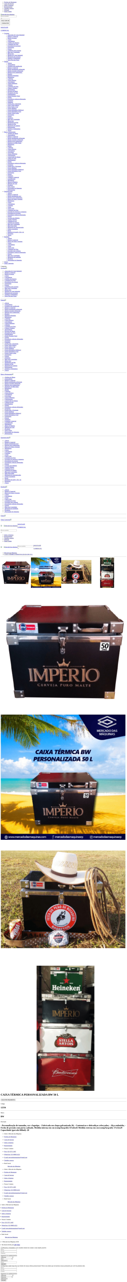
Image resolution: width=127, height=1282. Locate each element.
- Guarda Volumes (9, 467)
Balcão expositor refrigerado (15, 71)
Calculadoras (11, 41)
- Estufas (6, 337)
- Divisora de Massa (9, 331)
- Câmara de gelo (8, 402)
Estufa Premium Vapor (14, 96)
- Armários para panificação (11, 306)
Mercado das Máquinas (14, 1166)
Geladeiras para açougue (14, 50)
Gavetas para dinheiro (14, 218)
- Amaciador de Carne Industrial (13, 271)
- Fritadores (7, 358)
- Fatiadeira (7, 342)
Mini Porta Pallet (12, 226)
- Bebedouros (7, 317)
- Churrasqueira (8, 399)
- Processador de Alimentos (11, 432)
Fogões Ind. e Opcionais (14, 104)
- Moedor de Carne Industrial (12, 291)
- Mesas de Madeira (9, 426)
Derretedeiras (11, 89)
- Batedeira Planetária (10, 315)
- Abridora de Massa (9, 377)
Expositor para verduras (14, 251)
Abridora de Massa (13, 133)
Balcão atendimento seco (14, 196)
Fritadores (10, 118)
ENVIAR (3, 1264)
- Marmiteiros (7, 424)
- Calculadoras (8, 277)
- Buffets (6, 390)
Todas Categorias (9, 263)
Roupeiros (10, 233)
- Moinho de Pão (8, 364)
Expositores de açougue (14, 46)
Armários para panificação (15, 66)
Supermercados (8, 191)
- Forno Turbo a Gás (9, 347)
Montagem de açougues (14, 57)
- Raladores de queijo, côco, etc (12, 479)
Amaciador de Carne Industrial (16, 35)
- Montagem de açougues (11, 293)
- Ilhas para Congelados (10, 288)
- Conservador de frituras (11, 401)
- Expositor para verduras (11, 502)
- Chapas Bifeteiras (9, 323)
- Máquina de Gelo (9, 427)
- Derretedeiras (8, 329)
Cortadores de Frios (13, 44)
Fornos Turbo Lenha (13, 113)
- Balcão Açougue (9, 274)
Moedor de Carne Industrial (15, 55)
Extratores (10, 100)
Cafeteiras (10, 78)
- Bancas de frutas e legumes (12, 447)
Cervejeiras (11, 152)
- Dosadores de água (9, 333)
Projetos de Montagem (10, 2)
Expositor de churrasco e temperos (17, 211)
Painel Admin (8, 11)
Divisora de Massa (13, 91)
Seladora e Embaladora (14, 58)
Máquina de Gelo (12, 183)
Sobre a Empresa (8, 5)
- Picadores (7, 429)
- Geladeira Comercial (10, 421)
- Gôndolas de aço (9, 469)
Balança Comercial (13, 36)
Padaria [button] (3, 300)
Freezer (10, 49)
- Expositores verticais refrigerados (13, 339)
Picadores (10, 185)
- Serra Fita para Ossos (10, 296)
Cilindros (10, 85)
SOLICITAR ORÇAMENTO (8, 1100)
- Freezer (6, 285)
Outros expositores (13, 229)
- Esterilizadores (8, 334)
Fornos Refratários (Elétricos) (16, 110)
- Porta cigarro (8, 430)
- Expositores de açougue (11, 282)
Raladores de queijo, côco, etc (16, 232)
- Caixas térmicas (8, 320)
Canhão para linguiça (13, 42)
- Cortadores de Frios (10, 280)
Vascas (9, 130)
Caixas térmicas (12, 80)
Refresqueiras (11, 127)
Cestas (9, 207)
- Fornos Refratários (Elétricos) (12, 350)
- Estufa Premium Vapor (10, 336)
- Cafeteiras (7, 318)
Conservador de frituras (14, 157)
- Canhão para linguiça (10, 279)
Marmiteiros (11, 180)
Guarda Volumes (12, 219)
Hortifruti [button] (3, 487)
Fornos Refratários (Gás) (14, 111)
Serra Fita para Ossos (13, 60)
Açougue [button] (3, 268)
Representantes (8, 7)
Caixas (9, 39)
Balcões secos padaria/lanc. (15, 72)
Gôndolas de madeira (13, 222)
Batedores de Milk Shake (14, 143)
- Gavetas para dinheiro (10, 465)
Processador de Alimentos (15, 188)
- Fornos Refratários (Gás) (11, 351)
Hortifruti (6, 237)
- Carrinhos (7, 453)
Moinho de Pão (12, 124)
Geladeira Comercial (13, 177)
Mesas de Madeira (13, 182)
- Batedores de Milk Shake (11, 386)
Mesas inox (11, 53)
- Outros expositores (9, 476)
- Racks (6, 478)
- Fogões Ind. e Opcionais (11, 343)
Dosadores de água (13, 93)
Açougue (6, 33)
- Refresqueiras (8, 367)
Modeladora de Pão (13, 122)
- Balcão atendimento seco (11, 443)
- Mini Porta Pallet (9, 473)
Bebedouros (11, 77)
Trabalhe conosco (9, 8)
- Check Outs (7, 456)
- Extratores (7, 340)
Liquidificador (11, 179)
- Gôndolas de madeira (10, 470)
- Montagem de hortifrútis (11, 508)
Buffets (10, 146)
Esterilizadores (12, 94)
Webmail (6, 10)
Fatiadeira (10, 102)
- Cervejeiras (7, 396)
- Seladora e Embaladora (11, 294)
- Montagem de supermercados (12, 475)
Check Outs (11, 208)
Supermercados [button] (5, 437)
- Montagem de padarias (10, 365)
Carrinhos (10, 205)
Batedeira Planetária (13, 75)
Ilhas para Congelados (14, 52)
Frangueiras (11, 47)
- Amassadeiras (8, 304)
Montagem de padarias (14, 125)
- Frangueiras (7, 283)
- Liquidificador (8, 422)
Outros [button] (2, 515)
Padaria (6, 61)
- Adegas (6, 303)
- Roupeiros (7, 481)
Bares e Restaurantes (9, 132)
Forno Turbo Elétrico (13, 105)
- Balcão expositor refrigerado (12, 311)
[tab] (63, 268)
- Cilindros (7, 325)
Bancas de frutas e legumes (15, 199)
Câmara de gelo (12, 158)
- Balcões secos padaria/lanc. (12, 312)
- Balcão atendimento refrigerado (13, 309)
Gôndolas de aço (12, 221)
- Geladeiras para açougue (11, 286)
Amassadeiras (11, 64)
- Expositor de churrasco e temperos (14, 459)
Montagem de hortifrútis (14, 257)
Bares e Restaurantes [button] (6, 374)
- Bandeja (6, 314)
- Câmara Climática (9, 328)
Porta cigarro (11, 186)
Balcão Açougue (12, 38)
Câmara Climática (12, 88)
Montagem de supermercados (16, 227)
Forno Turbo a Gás (13, 107)
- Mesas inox (7, 290)
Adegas (10, 63)
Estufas (10, 97)
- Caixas (6, 275)
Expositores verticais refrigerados (17, 99)
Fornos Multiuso (12, 108)
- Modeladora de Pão (10, 362)
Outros (6, 262)
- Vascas (6, 370)
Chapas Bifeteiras (12, 83)
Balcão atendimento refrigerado (16, 69)
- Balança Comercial (9, 272)
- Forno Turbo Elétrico (10, 345)
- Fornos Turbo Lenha (10, 353)
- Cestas (6, 454)
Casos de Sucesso (9, 3)
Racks (9, 230)
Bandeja (10, 74)
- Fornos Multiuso (9, 348)
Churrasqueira (11, 155)
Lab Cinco (17, 1244)
